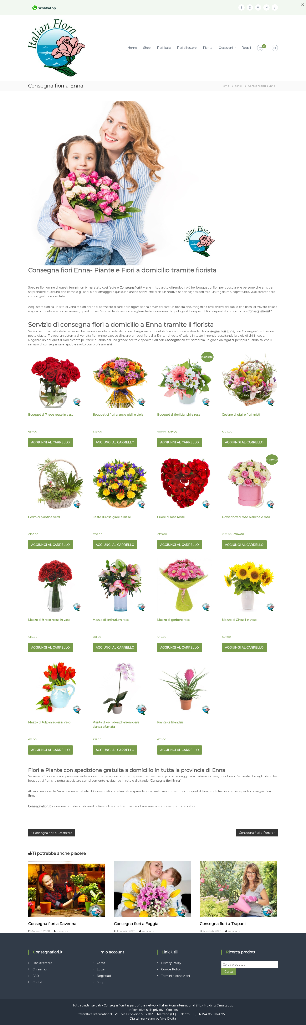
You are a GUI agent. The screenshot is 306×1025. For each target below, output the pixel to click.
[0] (260, 48)
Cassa (101, 963)
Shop (147, 48)
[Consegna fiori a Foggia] (152, 888)
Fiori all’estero (187, 48)
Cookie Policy (171, 969)
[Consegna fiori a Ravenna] (66, 888)
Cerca (228, 972)
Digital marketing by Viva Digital (153, 1018)
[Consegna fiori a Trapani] (238, 888)
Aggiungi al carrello (50, 442)
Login (101, 969)
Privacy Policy (171, 963)
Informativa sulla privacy (145, 1010)
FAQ (35, 976)
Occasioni (226, 48)
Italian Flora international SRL (180, 1005)
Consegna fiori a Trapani (223, 923)
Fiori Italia (164, 48)
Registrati (104, 976)
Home (132, 48)
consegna (62, 930)
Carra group (224, 1005)
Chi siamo (39, 969)
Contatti (38, 982)
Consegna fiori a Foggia (136, 923)
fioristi (238, 85)
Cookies (172, 1010)
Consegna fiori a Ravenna (52, 923)
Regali (246, 48)
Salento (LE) (187, 1014)
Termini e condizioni (175, 976)
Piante (208, 48)
